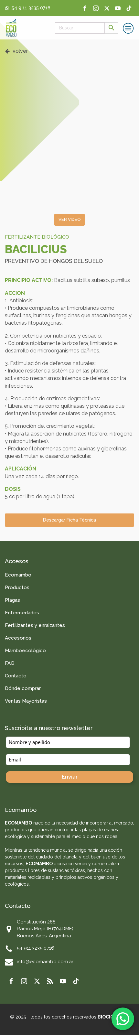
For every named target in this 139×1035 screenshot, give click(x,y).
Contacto (16, 676)
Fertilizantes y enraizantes (35, 625)
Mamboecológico (25, 650)
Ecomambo (18, 575)
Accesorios (18, 638)
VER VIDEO (70, 219)
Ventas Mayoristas (26, 701)
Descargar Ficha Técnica (69, 520)
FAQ (10, 663)
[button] (16, 51)
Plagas (12, 600)
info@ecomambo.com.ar (45, 962)
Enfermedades (22, 613)
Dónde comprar (23, 688)
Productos (17, 587)
